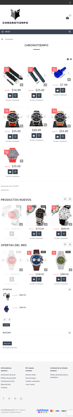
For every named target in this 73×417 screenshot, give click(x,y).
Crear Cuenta (30, 384)
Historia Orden (31, 375)
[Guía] (68, 59)
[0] (67, 19)
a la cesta (34, 233)
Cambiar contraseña (33, 381)
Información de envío (8, 375)
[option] (36, 222)
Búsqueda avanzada (10, 347)
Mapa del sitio (6, 384)
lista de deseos (31, 378)
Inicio (2, 39)
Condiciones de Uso (8, 381)
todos (6, 325)
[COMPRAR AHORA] (10, 95)
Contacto (4, 387)
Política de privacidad (8, 378)
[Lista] (71, 59)
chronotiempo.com (7, 410)
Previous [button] (5, 319)
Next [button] (9, 319)
